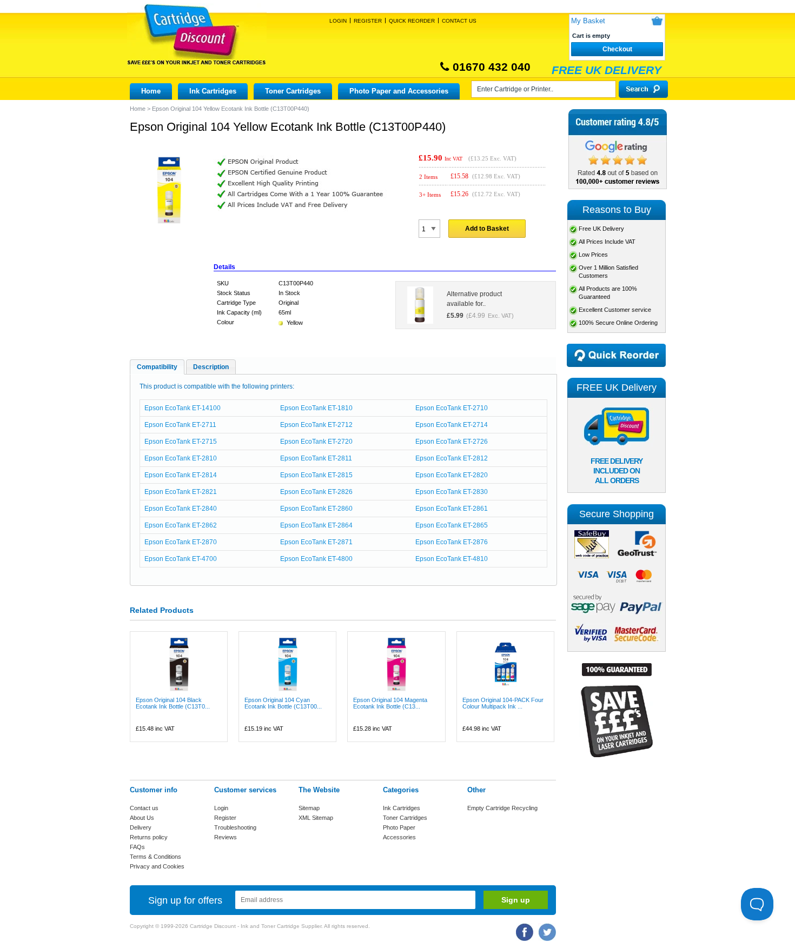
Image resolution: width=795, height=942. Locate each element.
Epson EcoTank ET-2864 (316, 525)
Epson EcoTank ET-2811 (316, 458)
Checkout (617, 49)
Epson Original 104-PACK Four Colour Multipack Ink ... (503, 703)
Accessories (399, 837)
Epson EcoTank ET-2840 (180, 508)
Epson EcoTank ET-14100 (182, 408)
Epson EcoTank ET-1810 (316, 408)
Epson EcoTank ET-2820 (451, 475)
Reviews (225, 837)
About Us (142, 817)
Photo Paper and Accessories (398, 91)
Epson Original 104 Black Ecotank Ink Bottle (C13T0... (173, 703)
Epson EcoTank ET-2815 (316, 475)
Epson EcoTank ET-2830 (451, 492)
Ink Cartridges (212, 91)
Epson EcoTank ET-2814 (180, 475)
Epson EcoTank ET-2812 (451, 458)
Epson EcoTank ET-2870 (180, 542)
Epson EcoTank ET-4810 (451, 559)
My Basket (588, 21)
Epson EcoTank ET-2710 (451, 408)
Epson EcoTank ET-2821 (180, 492)
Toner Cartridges (293, 91)
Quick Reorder (412, 21)
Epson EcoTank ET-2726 (451, 441)
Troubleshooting (235, 827)
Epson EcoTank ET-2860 (316, 508)
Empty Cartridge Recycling (502, 808)
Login (338, 21)
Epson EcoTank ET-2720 (316, 441)
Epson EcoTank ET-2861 (451, 508)
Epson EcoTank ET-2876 (451, 542)
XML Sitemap (316, 817)
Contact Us (459, 21)
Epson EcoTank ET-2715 (180, 441)
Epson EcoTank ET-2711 (180, 425)
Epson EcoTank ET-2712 (316, 425)
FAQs (137, 847)
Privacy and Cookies (157, 866)
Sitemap (309, 808)
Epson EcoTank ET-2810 (180, 458)
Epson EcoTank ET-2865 (451, 525)
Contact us (144, 808)
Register (368, 21)
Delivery (140, 827)
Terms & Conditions (155, 856)
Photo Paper (399, 827)
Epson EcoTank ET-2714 (451, 425)
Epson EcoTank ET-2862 (180, 525)
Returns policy (149, 837)
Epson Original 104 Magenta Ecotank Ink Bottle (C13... (390, 703)
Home (151, 91)
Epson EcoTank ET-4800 (316, 559)
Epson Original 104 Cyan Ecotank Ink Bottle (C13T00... (283, 703)
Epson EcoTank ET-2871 (316, 542)
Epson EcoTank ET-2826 (316, 492)
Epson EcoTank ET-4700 (180, 559)
